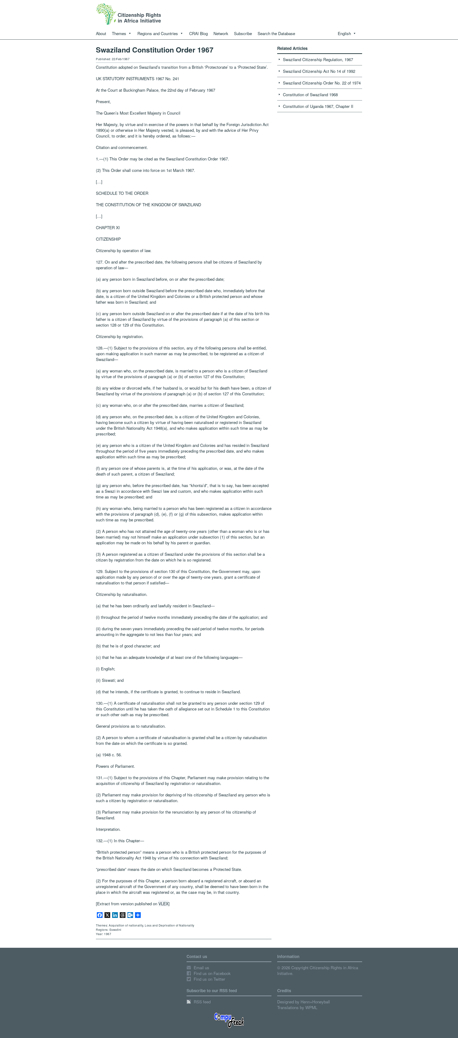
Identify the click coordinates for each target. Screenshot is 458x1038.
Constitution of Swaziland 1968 (310, 94)
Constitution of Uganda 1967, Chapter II (318, 106)
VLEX (163, 903)
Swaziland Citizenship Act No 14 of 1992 (319, 71)
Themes (119, 33)
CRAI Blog (198, 33)
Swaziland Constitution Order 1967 (154, 49)
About (101, 33)
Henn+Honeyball (315, 1002)
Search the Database (276, 33)
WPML (311, 1007)
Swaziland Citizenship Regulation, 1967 (318, 59)
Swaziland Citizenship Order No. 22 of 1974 (322, 83)
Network (220, 33)
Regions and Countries (157, 33)
